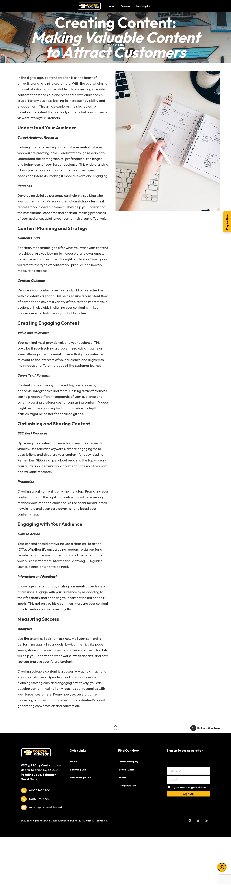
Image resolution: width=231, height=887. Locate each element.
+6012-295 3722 (39, 799)
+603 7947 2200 (39, 790)
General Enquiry (128, 761)
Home (73, 761)
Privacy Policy (127, 785)
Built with (208, 727)
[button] (222, 863)
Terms (122, 777)
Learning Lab (78, 769)
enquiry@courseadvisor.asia (46, 807)
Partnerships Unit (80, 777)
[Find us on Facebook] (190, 817)
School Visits (126, 769)
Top (115, 729)
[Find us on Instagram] (198, 817)
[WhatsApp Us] (206, 817)
